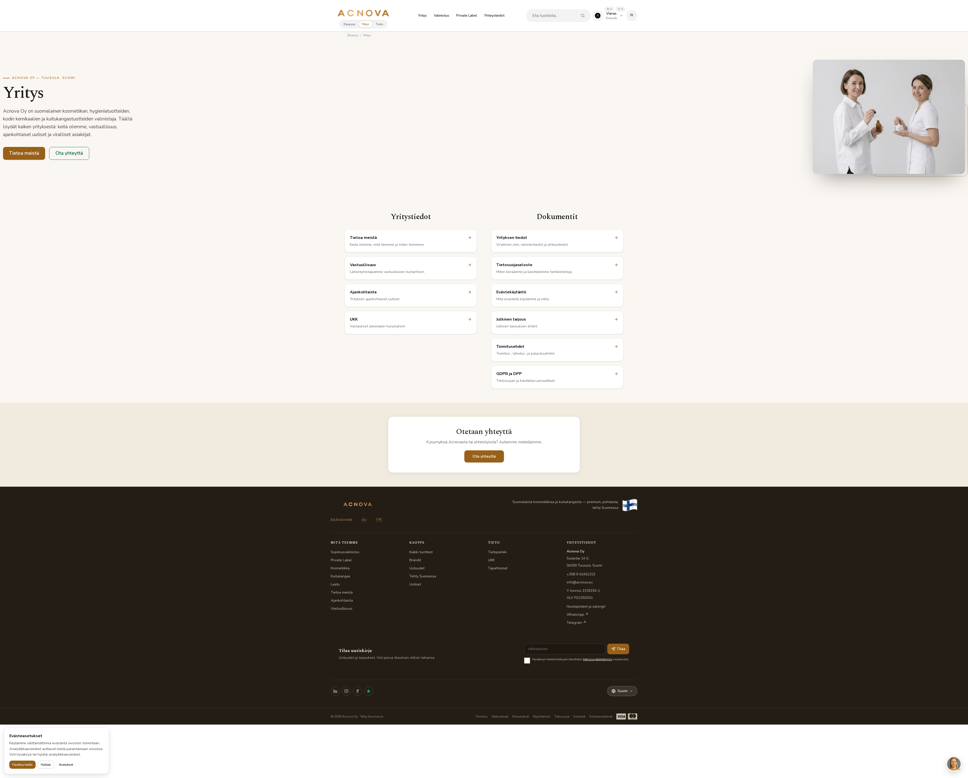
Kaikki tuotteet (421, 552)
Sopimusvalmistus (345, 552)
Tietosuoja (561, 716)
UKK (491, 560)
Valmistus (441, 15)
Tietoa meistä (24, 153)
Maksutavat (500, 716)
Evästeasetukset (600, 716)
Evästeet (579, 716)
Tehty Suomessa (422, 576)
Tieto (379, 24)
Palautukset (520, 716)
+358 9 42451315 (581, 574)
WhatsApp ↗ (577, 614)
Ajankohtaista (342, 600)
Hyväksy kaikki (22, 765)
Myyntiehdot (541, 716)
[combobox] (553, 16)
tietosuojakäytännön (597, 659)
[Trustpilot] (368, 691)
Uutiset (415, 584)
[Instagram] (346, 691)
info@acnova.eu (580, 582)
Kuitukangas (340, 576)
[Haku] (582, 15)
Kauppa (349, 24)
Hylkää (46, 765)
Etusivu (353, 35)
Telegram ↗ (576, 622)
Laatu (335, 584)
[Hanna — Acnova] (954, 764)
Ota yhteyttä (69, 153)
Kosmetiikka (340, 568)
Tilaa (621, 648)
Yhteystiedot (494, 15)
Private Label (466, 15)
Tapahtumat (497, 568)
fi (631, 15)
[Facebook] (357, 691)
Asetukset (66, 765)
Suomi (622, 691)
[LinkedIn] (335, 691)
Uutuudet (417, 568)
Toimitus (481, 716)
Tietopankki (497, 552)
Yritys (365, 24)
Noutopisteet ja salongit (586, 606)
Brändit (415, 560)
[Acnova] (363, 13)
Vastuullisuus (341, 608)
